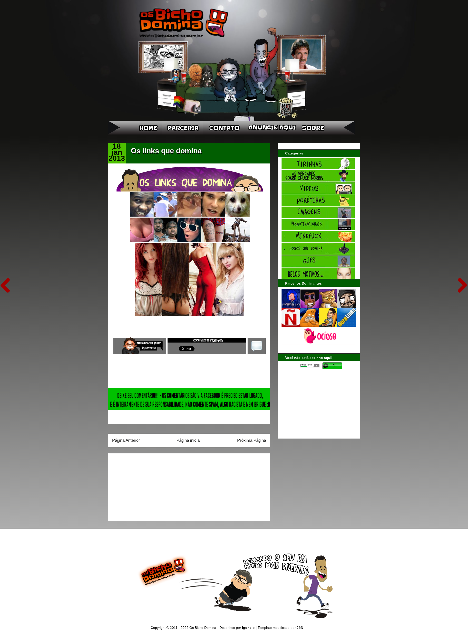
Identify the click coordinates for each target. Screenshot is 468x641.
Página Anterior (126, 440)
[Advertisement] (142, 485)
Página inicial (188, 440)
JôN (300, 628)
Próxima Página (251, 440)
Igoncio (248, 628)
